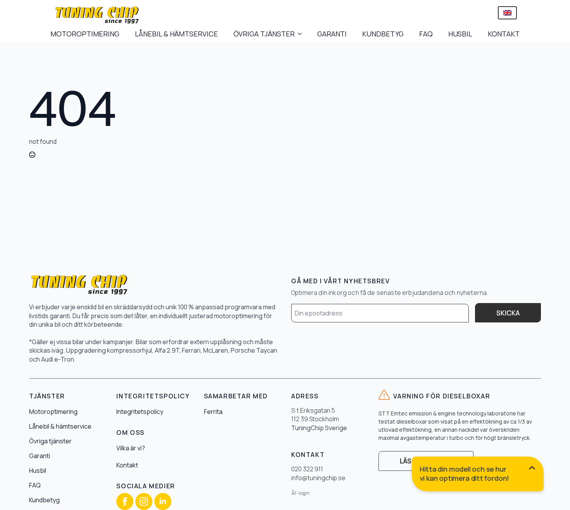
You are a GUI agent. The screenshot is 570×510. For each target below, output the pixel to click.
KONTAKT (504, 33)
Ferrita (213, 411)
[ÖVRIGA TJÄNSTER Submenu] (302, 33)
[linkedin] (162, 501)
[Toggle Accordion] (478, 475)
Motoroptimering (53, 411)
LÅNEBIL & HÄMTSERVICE (176, 33)
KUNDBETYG (383, 33)
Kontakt (127, 465)
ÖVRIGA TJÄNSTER (264, 33)
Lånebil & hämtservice (60, 426)
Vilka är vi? (130, 448)
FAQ (426, 33)
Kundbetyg (44, 500)
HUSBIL (460, 33)
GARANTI (332, 33)
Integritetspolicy (139, 411)
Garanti (39, 455)
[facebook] (124, 501)
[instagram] (143, 501)
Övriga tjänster (50, 441)
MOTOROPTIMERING (84, 33)
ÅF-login (300, 493)
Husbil (37, 470)
